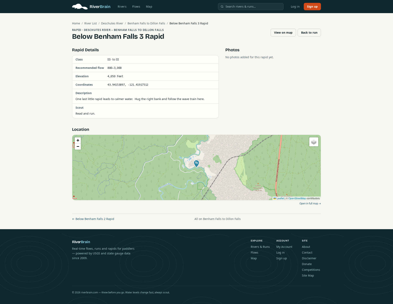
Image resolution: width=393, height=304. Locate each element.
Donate (307, 264)
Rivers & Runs (260, 247)
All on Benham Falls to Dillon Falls (217, 219)
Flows (136, 6)
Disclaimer (309, 258)
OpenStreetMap (297, 198)
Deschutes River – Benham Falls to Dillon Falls (124, 30)
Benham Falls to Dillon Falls (146, 23)
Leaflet (280, 198)
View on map (283, 32)
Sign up (312, 6)
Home (76, 23)
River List (90, 23)
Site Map (308, 275)
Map (149, 6)
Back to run (309, 32)
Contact (307, 252)
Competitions (311, 270)
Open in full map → (310, 203)
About (306, 247)
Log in (295, 6)
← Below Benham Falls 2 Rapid (93, 219)
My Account (284, 247)
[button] (196, 164)
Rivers (122, 6)
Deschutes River (112, 23)
